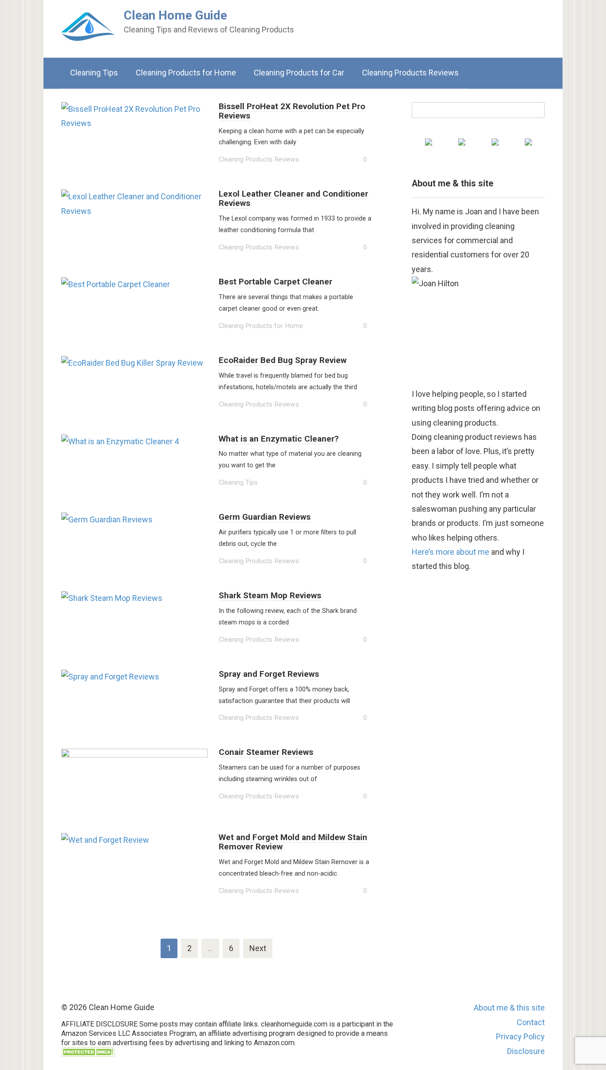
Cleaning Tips (94, 72)
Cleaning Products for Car (299, 72)
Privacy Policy (520, 1036)
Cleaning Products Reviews (410, 72)
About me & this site (509, 1007)
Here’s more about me (450, 552)
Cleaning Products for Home (186, 72)
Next (257, 948)
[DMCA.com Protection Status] (87, 1054)
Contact (531, 1022)
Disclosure (526, 1051)
